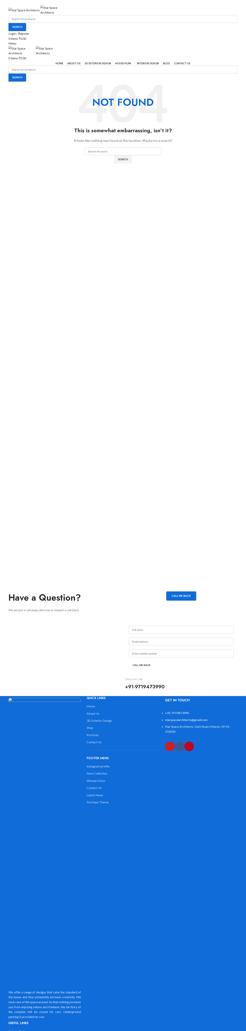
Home (91, 706)
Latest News (95, 795)
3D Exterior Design (99, 720)
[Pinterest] (189, 746)
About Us (93, 713)
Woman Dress (96, 780)
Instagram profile (98, 766)
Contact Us (94, 742)
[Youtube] (170, 746)
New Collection (97, 773)
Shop (90, 727)
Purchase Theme (98, 802)
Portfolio (93, 735)
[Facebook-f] (179, 746)
